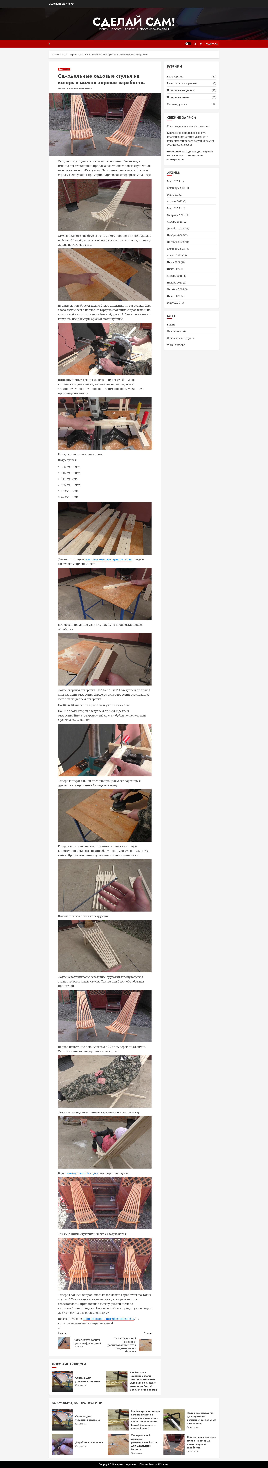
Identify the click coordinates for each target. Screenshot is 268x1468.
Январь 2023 (174, 222)
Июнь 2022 (173, 269)
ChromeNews (146, 1464)
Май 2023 (173, 194)
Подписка (211, 43)
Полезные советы (178, 97)
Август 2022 (174, 255)
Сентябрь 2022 (176, 249)
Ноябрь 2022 (174, 235)
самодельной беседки (83, 1173)
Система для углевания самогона (87, 1379)
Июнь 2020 (173, 296)
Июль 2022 (173, 262)
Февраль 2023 (175, 215)
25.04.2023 (73, 89)
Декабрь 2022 (175, 228)
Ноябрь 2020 (174, 282)
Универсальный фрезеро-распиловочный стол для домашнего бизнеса (144, 1442)
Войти (171, 324)
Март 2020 (173, 303)
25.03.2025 (81, 1385)
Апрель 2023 (175, 201)
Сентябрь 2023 (176, 188)
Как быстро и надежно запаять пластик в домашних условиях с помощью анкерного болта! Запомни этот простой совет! (143, 1383)
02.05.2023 (82, 1446)
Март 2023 (173, 208)
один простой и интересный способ (108, 1319)
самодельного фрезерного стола (108, 559)
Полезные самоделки (180, 90)
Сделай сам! (134, 22)
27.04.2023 (137, 1453)
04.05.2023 (193, 1427)
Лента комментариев (180, 338)
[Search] (195, 44)
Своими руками (177, 104)
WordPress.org (176, 345)
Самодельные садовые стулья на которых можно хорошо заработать (201, 1442)
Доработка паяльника (89, 1442)
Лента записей (176, 331)
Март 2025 (173, 181)
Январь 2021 (174, 275)
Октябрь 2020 (175, 289)
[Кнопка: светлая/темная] (188, 43)
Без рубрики (64, 69)
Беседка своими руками (182, 83)
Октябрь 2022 (175, 242)
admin (62, 89)
